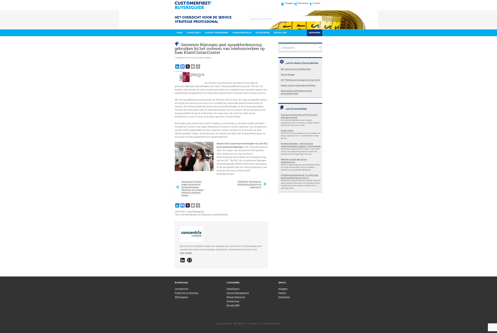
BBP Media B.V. (240, 324)
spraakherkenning (220, 214)
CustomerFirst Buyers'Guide (195, 5)
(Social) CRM (232, 305)
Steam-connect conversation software (298, 85)
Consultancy (233, 288)
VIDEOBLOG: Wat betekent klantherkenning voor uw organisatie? (249, 184)
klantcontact (207, 214)
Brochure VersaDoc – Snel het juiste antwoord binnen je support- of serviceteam (301, 145)
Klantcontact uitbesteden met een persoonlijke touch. (296, 92)
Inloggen (283, 288)
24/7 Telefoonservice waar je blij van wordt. (300, 80)
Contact (282, 293)
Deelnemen (284, 297)
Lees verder (186, 252)
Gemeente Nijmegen (189, 214)
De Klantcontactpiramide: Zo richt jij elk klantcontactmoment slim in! (299, 176)
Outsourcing (232, 301)
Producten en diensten (186, 293)
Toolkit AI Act (287, 130)
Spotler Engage (288, 74)
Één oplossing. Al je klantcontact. (296, 69)
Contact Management (195, 211)
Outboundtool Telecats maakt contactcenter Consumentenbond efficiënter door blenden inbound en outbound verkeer (192, 189)
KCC (199, 214)
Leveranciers (181, 288)
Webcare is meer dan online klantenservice (294, 160)
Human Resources (235, 297)
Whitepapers (181, 297)
